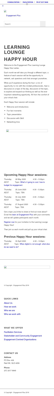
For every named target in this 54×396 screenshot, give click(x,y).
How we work (10, 306)
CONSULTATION (13, 2)
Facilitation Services (13, 331)
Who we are (9, 310)
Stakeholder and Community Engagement (23, 335)
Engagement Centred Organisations (20, 339)
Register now (9, 222)
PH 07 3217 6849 (42, 2)
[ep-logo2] (22, 15)
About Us (8, 302)
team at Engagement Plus (22, 214)
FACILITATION (28, 2)
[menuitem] (13, 2)
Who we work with (12, 313)
